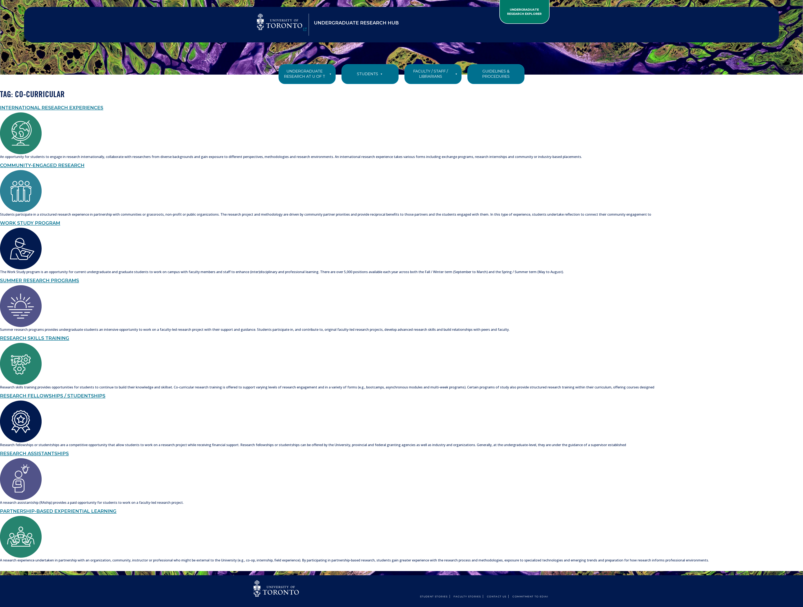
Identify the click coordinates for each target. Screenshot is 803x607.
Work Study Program (30, 223)
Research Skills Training (34, 338)
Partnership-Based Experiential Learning (58, 511)
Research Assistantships (34, 453)
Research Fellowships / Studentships (52, 396)
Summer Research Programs (39, 280)
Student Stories (434, 596)
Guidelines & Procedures (496, 74)
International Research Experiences (51, 108)
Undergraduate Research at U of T (304, 74)
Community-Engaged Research (42, 165)
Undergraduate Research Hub (356, 23)
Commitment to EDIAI (530, 596)
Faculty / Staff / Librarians (430, 74)
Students (367, 74)
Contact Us (496, 596)
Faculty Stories (467, 596)
